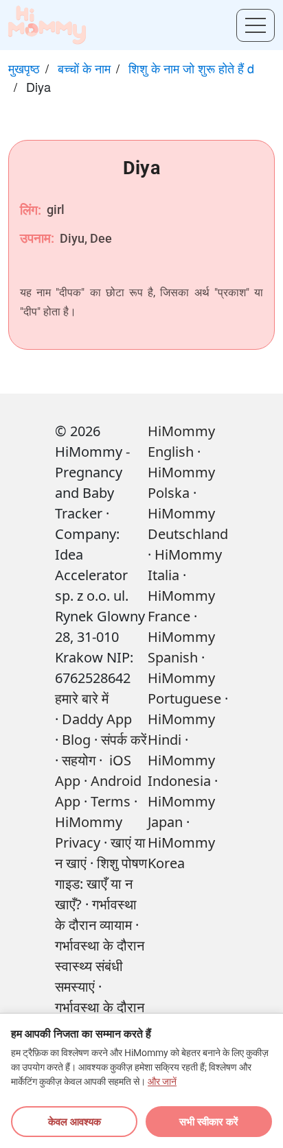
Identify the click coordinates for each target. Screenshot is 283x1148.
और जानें (162, 1082)
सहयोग (78, 760)
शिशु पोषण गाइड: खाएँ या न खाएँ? (101, 883)
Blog (76, 739)
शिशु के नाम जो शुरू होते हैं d (191, 68)
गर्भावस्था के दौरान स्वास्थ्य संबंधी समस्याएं (99, 966)
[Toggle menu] (255, 25)
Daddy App (97, 719)
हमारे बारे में (82, 698)
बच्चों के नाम (84, 68)
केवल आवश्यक (74, 1121)
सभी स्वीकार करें (208, 1121)
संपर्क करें (124, 739)
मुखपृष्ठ (24, 68)
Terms (111, 801)
